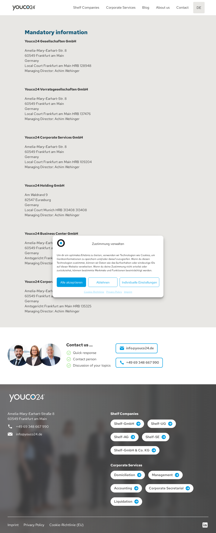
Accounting (123, 488)
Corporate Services (120, 7)
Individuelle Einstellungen (139, 282)
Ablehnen (102, 282)
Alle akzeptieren (71, 282)
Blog (145, 7)
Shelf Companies (86, 7)
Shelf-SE (152, 437)
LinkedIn (205, 525)
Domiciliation (124, 475)
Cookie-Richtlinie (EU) (66, 525)
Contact (182, 7)
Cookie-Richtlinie (94, 292)
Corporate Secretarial (166, 488)
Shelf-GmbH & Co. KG (132, 450)
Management (162, 475)
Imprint (128, 292)
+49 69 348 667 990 (142, 362)
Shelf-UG (158, 423)
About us (163, 7)
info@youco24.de (140, 348)
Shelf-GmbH (124, 423)
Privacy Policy (114, 292)
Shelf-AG (121, 437)
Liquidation (123, 501)
